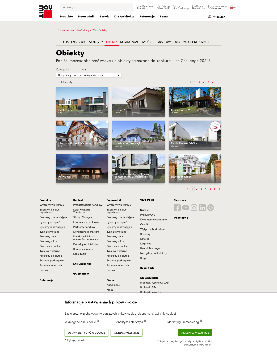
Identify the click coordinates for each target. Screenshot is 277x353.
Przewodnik (114, 200)
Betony (44, 270)
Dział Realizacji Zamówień (82, 211)
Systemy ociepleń (50, 222)
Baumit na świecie (83, 249)
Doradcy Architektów (85, 244)
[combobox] (96, 7)
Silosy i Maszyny (82, 217)
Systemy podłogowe (52, 260)
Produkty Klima (49, 241)
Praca (110, 290)
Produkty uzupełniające (53, 217)
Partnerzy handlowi (84, 227)
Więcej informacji (196, 42)
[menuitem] (145, 7)
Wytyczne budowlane (152, 229)
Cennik (144, 224)
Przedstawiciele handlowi (88, 205)
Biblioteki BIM (148, 287)
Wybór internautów (156, 42)
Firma (110, 280)
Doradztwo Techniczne (86, 232)
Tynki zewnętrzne (49, 232)
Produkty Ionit (48, 236)
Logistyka (145, 243)
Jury (177, 42)
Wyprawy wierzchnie (52, 205)
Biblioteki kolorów (150, 292)
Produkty (45, 200)
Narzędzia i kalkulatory (153, 253)
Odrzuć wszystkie (126, 333)
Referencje (47, 280)
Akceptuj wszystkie (195, 333)
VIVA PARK (147, 200)
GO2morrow (81, 274)
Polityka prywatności (75, 340)
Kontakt (78, 200)
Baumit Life (147, 268)
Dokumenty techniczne (153, 219)
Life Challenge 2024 (71, 42)
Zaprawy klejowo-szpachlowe (50, 211)
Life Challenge (82, 264)
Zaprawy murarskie (51, 265)
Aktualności (113, 285)
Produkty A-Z (147, 215)
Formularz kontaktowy (86, 222)
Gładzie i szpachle (50, 246)
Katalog (145, 239)
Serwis (144, 210)
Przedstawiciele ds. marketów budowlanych (87, 238)
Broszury (145, 234)
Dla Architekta (149, 278)
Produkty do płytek (51, 256)
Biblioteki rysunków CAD (154, 282)
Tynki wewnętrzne (50, 251)
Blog (143, 258)
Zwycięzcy (95, 42)
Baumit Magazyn (150, 248)
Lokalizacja (79, 254)
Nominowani (129, 42)
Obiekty (111, 42)
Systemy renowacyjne (52, 227)
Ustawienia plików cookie (86, 333)
